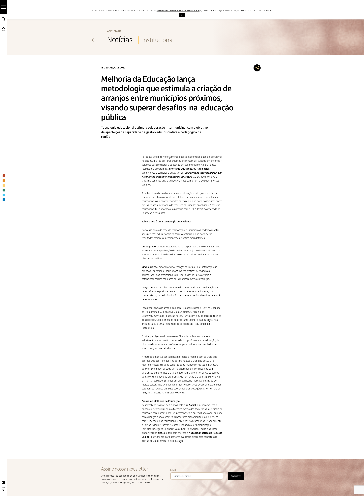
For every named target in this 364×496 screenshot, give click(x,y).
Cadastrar (236, 476)
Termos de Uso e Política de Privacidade (178, 10)
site (160, 433)
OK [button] (182, 14)
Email (173, 470)
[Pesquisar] (3, 19)
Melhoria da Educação (179, 168)
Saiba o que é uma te (154, 221)
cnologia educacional (178, 221)
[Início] (7, 33)
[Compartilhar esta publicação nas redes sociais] (257, 67)
